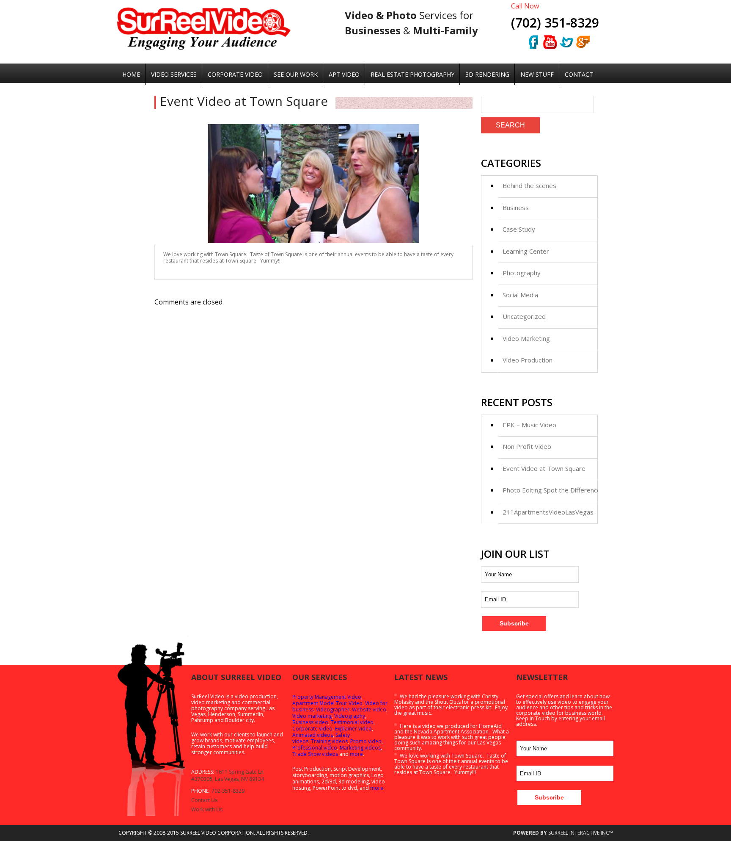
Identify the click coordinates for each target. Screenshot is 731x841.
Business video (310, 722)
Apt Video (344, 74)
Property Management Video (326, 696)
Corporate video (312, 728)
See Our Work (296, 74)
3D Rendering (487, 74)
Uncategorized (524, 316)
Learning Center (526, 251)
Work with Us (207, 809)
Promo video (366, 741)
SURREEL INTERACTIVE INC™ (580, 832)
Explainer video (353, 728)
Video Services (174, 74)
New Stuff (537, 74)
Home (131, 74)
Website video (369, 709)
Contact (579, 74)
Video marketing (312, 715)
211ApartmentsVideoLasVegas (548, 512)
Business (516, 207)
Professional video (314, 747)
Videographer (332, 709)
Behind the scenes (529, 185)
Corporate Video (235, 74)
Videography (349, 715)
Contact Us (204, 800)
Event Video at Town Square (544, 468)
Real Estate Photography (412, 74)
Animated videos (312, 735)
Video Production (527, 360)
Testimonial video (352, 722)
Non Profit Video (527, 446)
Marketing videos (360, 747)
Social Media (520, 294)
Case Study (519, 229)
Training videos (329, 741)
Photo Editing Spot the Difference (552, 490)
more (356, 754)
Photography (522, 272)
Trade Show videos (315, 754)
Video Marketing (526, 338)
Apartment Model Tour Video (327, 703)
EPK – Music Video (529, 424)
